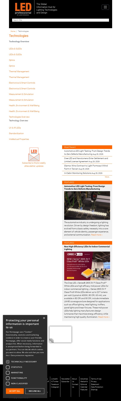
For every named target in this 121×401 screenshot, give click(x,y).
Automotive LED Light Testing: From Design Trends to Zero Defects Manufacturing (87, 152)
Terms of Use (96, 379)
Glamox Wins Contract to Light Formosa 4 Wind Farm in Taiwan (86, 167)
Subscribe (65, 381)
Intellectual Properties (19, 139)
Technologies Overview (19, 117)
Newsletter (65, 379)
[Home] (23, 7)
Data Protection (97, 387)
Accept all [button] (14, 391)
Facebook (55, 384)
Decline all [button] (35, 391)
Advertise (84, 379)
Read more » (96, 235)
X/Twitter (54, 381)
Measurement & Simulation (21, 94)
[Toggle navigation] (105, 7)
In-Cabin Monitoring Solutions (83, 173)
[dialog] (25, 356)
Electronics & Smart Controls (22, 83)
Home (13, 31)
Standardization (16, 133)
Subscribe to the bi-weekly (34, 163)
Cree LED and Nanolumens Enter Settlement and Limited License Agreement (86, 160)
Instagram (55, 387)
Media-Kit (84, 381)
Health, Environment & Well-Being (24, 105)
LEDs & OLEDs (15, 49)
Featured (83, 390)
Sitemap (94, 390)
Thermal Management (19, 71)
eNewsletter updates (33, 166)
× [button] (44, 318)
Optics (12, 60)
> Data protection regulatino (21, 355)
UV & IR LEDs (15, 128)
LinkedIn (54, 379)
